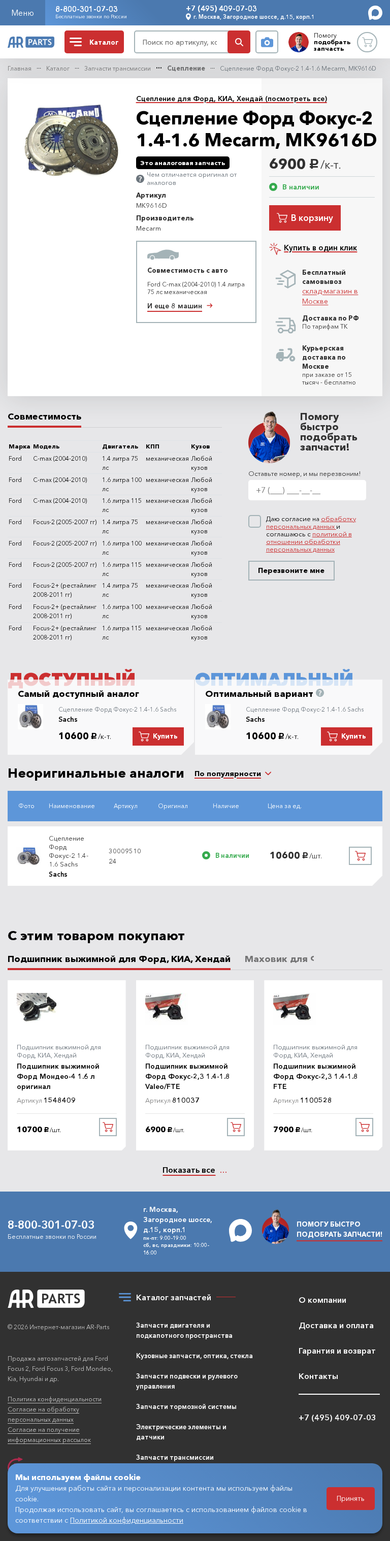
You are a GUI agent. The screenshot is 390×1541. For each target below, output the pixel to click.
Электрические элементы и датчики (181, 1432)
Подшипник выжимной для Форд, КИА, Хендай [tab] (119, 959)
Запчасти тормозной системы (186, 1406)
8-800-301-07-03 (86, 9)
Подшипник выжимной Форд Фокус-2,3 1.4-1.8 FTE (315, 1076)
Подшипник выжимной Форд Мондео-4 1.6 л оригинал (58, 1076)
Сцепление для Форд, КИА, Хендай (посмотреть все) (231, 98)
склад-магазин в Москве (330, 296)
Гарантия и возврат (337, 1350)
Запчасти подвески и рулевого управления (187, 1381)
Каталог (58, 68)
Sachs (68, 719)
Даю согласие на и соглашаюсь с (311, 534)
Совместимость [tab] (44, 416)
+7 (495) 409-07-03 (221, 8)
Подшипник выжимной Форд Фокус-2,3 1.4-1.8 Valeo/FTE (187, 1076)
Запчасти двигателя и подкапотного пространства (184, 1330)
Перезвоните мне (291, 570)
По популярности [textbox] (227, 773)
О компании (322, 1300)
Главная (19, 68)
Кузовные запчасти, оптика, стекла (194, 1356)
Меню (22, 13)
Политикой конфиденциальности (126, 1520)
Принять (351, 1498)
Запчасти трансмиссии (117, 68)
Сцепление (186, 68)
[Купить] (360, 856)
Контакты (318, 1376)
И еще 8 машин (174, 305)
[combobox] (227, 773)
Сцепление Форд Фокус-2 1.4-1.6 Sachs (117, 709)
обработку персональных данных (311, 522)
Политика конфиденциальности (55, 1399)
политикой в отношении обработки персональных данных (309, 541)
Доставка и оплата (336, 1325)
